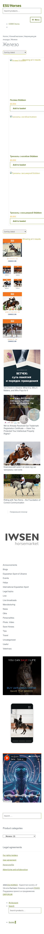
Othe (5, 613)
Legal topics (8, 591)
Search (11, 906)
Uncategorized (9, 639)
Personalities (8, 617)
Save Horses (8, 626)
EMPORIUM (7, 894)
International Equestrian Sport (16, 586)
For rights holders (10, 855)
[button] (22, 723)
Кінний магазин (16, 36)
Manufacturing (9, 604)
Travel (5, 635)
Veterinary (7, 648)
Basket (12, 922)
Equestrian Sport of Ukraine (15, 573)
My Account (13, 902)
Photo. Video (8, 622)
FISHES (37, 888)
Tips (5, 630)
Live (4, 595)
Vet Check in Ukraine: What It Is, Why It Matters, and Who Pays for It (20, 389)
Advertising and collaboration (15, 869)
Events (6, 578)
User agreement (9, 860)
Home (5, 36)
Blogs (5, 569)
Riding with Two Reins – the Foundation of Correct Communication (22, 501)
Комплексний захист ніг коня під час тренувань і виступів (20, 468)
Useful (5, 644)
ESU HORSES (12, 885)
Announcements (10, 564)
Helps (5, 582)
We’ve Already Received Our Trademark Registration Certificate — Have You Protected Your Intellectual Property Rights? (21, 429)
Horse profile (8, 864)
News (5, 608)
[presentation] (15, 741)
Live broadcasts (9, 600)
